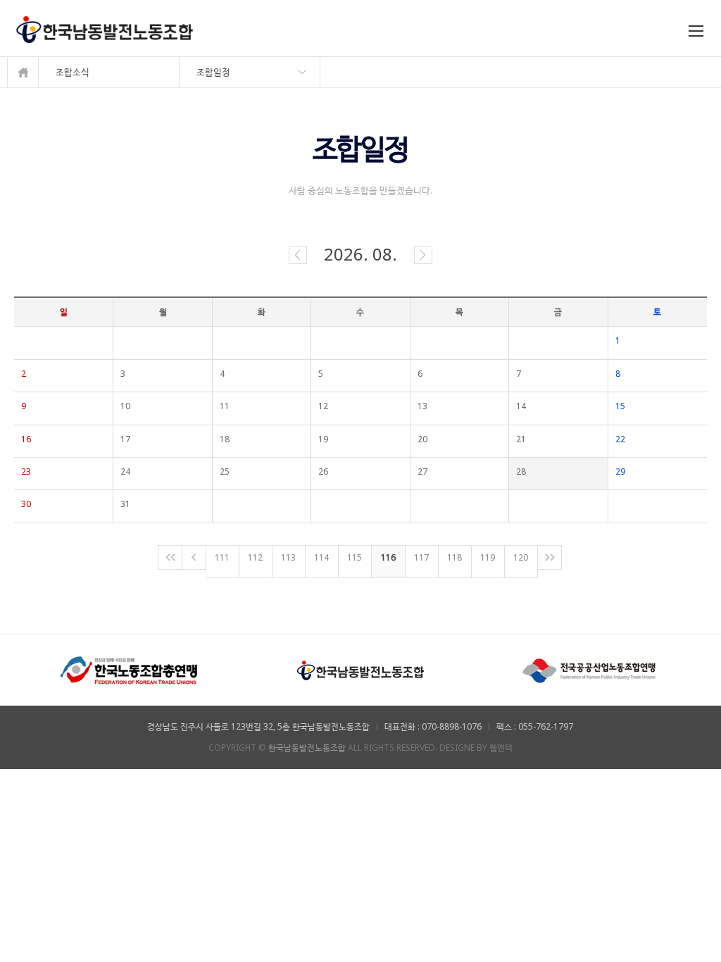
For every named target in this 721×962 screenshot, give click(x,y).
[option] (129, 670)
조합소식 (72, 71)
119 (487, 557)
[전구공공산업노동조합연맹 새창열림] (591, 661)
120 (520, 557)
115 (354, 557)
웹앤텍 (501, 748)
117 (421, 557)
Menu (697, 33)
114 (321, 557)
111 (222, 557)
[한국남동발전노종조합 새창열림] (360, 661)
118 (454, 557)
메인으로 (23, 72)
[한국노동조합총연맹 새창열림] (129, 661)
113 (288, 557)
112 (255, 557)
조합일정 (213, 71)
